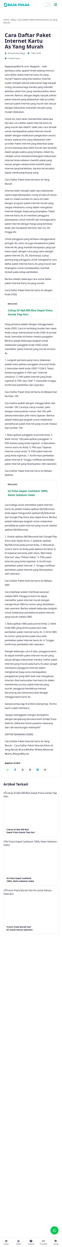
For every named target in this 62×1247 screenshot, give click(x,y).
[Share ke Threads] (30, 770)
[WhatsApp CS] (54, 1230)
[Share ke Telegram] (38, 770)
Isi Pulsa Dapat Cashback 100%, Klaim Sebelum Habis (28, 493)
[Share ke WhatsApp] (8, 770)
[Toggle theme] (47, 4)
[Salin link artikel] (45, 770)
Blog (13, 19)
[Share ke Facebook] (15, 770)
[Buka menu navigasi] (56, 4)
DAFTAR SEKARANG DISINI (19, 734)
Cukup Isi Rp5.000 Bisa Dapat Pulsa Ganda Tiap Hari (30, 312)
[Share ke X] (23, 770)
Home (6, 19)
